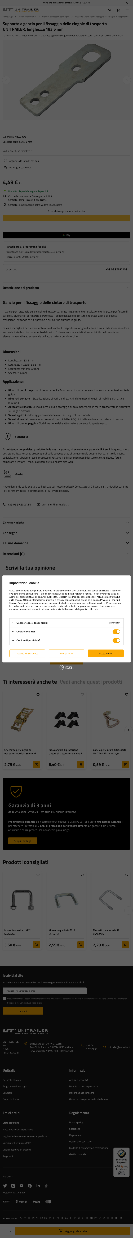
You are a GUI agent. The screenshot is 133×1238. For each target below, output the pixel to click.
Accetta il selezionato (27, 653)
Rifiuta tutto (66, 653)
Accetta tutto (105, 653)
